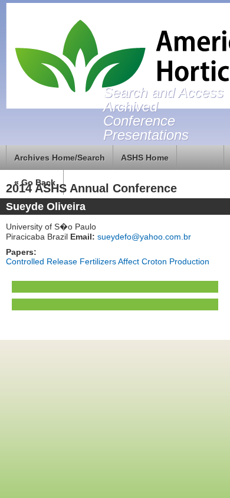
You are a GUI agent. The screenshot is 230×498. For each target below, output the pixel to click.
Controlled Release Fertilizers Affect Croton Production (107, 261)
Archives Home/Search (59, 157)
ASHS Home (145, 157)
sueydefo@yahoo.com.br (143, 236)
